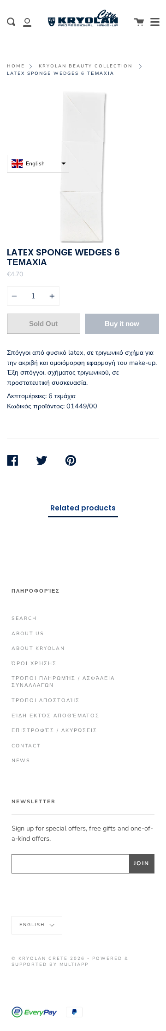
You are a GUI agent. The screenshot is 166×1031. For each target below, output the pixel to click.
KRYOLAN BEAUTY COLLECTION (85, 66)
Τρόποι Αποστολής (46, 700)
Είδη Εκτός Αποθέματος (56, 715)
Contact (26, 745)
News (21, 760)
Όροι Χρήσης (34, 663)
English (33, 925)
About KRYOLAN (38, 648)
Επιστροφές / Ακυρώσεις (54, 730)
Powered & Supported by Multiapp (70, 961)
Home (16, 66)
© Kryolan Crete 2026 (48, 958)
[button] (38, 164)
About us (28, 633)
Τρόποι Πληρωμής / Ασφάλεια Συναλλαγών (63, 682)
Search (24, 618)
